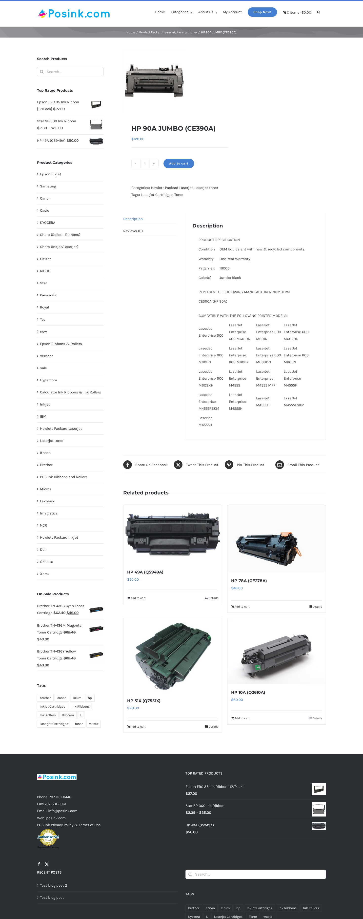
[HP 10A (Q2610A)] (276, 651)
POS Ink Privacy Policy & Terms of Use (69, 825)
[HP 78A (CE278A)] (276, 538)
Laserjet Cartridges (157, 194)
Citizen (46, 259)
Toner (178, 194)
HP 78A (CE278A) (249, 580)
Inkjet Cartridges (52, 706)
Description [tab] (133, 219)
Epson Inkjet (50, 174)
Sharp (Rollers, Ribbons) (60, 234)
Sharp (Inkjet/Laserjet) (59, 247)
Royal (44, 307)
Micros (45, 489)
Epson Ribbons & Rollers (61, 344)
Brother (46, 465)
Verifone (47, 356)
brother (45, 698)
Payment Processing (48, 847)
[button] (318, 11)
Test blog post (52, 897)
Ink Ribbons (81, 706)
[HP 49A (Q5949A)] (172, 534)
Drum (77, 698)
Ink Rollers (48, 715)
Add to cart (178, 163)
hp (90, 698)
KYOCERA (47, 222)
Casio (44, 210)
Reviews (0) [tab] (133, 231)
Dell (43, 549)
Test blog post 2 (53, 885)
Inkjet (45, 404)
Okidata (46, 561)
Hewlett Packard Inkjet (59, 537)
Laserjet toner (206, 187)
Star (43, 283)
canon (61, 698)
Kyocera (68, 715)
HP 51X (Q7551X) (144, 700)
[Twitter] (47, 864)
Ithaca (45, 452)
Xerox (45, 574)
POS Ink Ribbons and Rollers (63, 477)
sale (43, 368)
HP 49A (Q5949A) (145, 572)
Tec (43, 319)
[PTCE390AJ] (172, 81)
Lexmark (47, 501)
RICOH (45, 271)
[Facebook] (39, 864)
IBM (43, 416)
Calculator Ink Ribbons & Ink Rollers (70, 392)
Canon (45, 198)
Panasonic (48, 295)
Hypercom (48, 380)
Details (213, 598)
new (43, 331)
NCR (43, 525)
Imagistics (49, 513)
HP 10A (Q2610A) (248, 692)
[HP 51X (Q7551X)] (172, 655)
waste (93, 724)
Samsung (48, 186)
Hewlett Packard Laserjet (172, 187)
